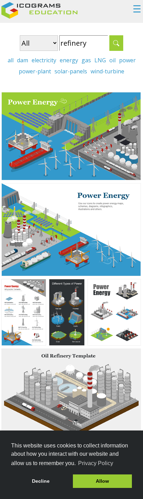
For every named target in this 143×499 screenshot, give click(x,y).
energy (69, 60)
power (127, 60)
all (11, 60)
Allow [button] (102, 481)
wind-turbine (107, 71)
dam (22, 60)
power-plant (35, 71)
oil (112, 60)
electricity (44, 60)
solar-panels (70, 71)
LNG (100, 60)
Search (116, 43)
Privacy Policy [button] (95, 463)
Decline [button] (41, 481)
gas (86, 60)
